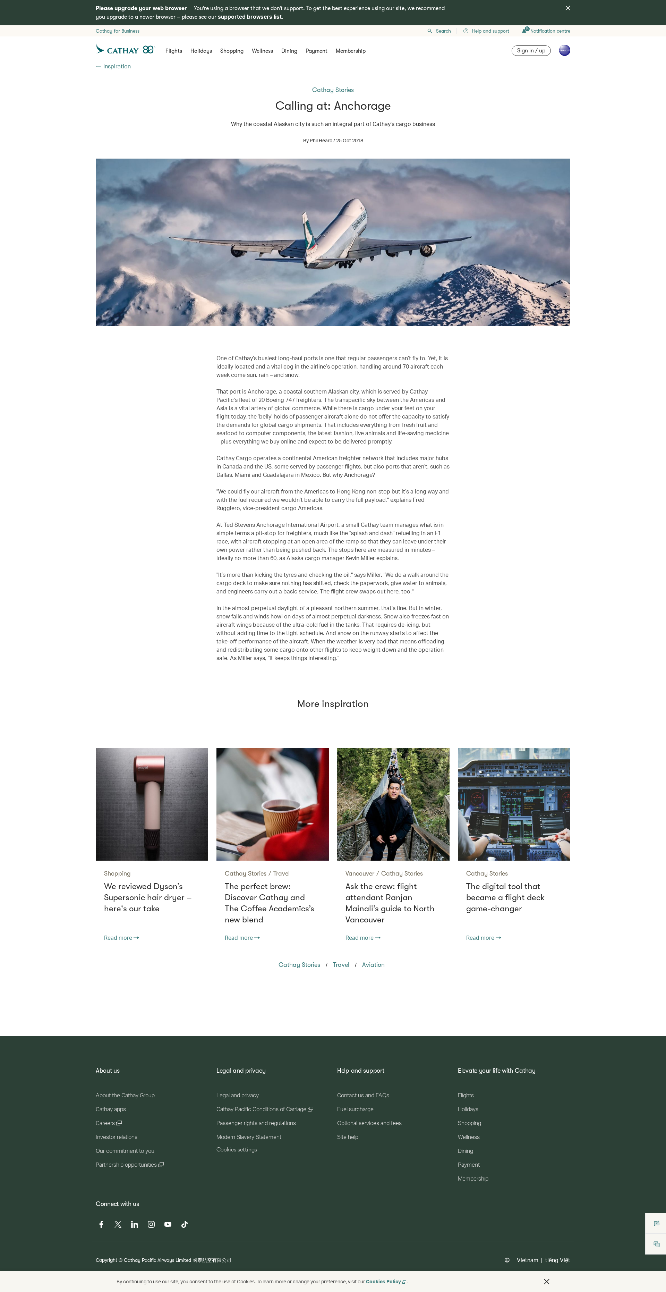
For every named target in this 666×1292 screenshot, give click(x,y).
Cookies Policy (383, 1281)
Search (443, 31)
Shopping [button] (232, 51)
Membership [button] (351, 51)
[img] (567, 8)
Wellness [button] (262, 51)
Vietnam (527, 1260)
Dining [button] (289, 51)
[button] (546, 1281)
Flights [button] (173, 51)
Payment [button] (316, 51)
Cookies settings (236, 1150)
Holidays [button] (201, 51)
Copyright (106, 1260)
